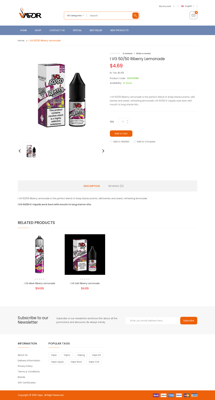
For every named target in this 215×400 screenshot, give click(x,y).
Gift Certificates (27, 382)
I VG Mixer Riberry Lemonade (39, 283)
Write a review (143, 53)
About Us (23, 355)
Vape (40, 395)
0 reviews (128, 53)
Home (21, 40)
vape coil (94, 361)
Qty (112, 121)
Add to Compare (146, 141)
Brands (21, 377)
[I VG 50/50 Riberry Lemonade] (31, 151)
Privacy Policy (25, 366)
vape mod (76, 361)
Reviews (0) (116, 186)
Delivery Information (29, 360)
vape (54, 355)
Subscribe (188, 320)
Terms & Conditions (29, 371)
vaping (81, 355)
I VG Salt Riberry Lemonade (85, 283)
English (188, 6)
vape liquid (57, 361)
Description (92, 186)
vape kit (96, 355)
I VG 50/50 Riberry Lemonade (45, 40)
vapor (67, 355)
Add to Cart (121, 133)
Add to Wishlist (121, 141)
